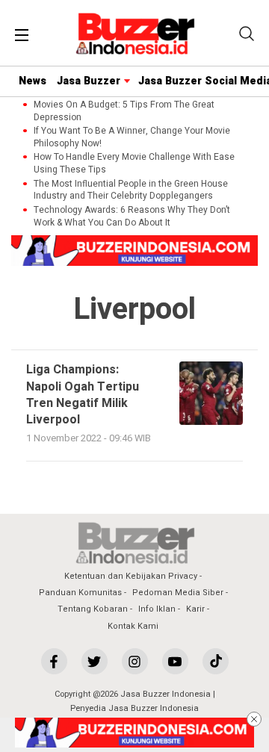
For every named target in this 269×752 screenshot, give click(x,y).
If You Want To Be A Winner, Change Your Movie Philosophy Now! (132, 137)
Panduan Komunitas (80, 592)
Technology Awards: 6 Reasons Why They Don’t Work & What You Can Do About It (132, 216)
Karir (195, 609)
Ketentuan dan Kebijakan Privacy (130, 576)
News (32, 81)
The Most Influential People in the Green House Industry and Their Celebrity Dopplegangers (131, 190)
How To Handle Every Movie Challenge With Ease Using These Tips (134, 163)
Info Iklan (157, 609)
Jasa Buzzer (88, 81)
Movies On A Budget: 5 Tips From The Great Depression (124, 111)
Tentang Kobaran (93, 609)
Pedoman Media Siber (177, 592)
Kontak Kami (133, 626)
